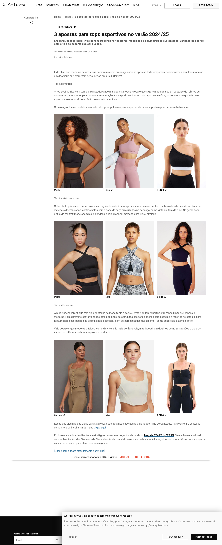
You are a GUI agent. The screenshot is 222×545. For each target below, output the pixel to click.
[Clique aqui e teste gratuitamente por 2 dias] (79, 450)
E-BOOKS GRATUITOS (118, 5)
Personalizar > (175, 536)
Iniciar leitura (65, 26)
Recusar (72, 537)
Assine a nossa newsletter (26, 534)
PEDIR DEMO (206, 5)
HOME (39, 5)
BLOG (136, 5)
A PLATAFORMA (71, 5)
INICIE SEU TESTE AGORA (134, 457)
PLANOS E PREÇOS (93, 5)
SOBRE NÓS (52, 5)
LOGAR (177, 5)
